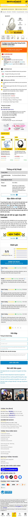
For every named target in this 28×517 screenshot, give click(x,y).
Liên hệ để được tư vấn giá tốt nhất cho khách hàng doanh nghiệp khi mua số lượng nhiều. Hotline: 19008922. (15, 90)
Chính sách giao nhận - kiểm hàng (7, 443)
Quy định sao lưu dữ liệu (5, 451)
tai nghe (15, 207)
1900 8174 (11, 413)
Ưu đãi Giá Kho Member (5, 433)
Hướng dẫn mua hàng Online (6, 435)
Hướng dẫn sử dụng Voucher (6, 440)
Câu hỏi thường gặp (4, 453)
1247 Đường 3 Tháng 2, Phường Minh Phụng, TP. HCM (11, 426)
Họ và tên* (3, 339)
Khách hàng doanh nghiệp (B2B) (7, 459)
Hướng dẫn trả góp (4, 438)
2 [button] (12, 327)
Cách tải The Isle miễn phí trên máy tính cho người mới (12, 374)
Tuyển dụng (3, 461)
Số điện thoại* (4, 343)
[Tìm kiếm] (26, 5)
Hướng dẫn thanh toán (5, 437)
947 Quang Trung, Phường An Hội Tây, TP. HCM (10, 424)
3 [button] (15, 327)
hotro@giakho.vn (11, 417)
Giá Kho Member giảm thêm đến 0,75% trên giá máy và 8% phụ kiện (15, 86)
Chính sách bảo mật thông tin (6, 447)
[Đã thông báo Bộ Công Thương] (6, 492)
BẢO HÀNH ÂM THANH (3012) (7, 109)
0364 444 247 (12, 415)
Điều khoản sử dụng (5, 463)
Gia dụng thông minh (8, 64)
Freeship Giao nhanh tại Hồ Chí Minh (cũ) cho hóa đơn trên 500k (15, 83)
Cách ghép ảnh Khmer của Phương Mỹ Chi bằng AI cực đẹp (13, 377)
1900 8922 (13, 95)
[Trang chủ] (14, 2)
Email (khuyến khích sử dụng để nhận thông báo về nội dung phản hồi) (13, 348)
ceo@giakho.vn (3, 510)
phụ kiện (21, 61)
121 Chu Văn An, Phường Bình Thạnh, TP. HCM (10, 427)
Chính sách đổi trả (4, 445)
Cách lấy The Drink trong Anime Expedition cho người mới (13, 379)
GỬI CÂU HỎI (14, 362)
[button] (7, 328)
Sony (8, 205)
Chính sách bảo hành (5, 448)
